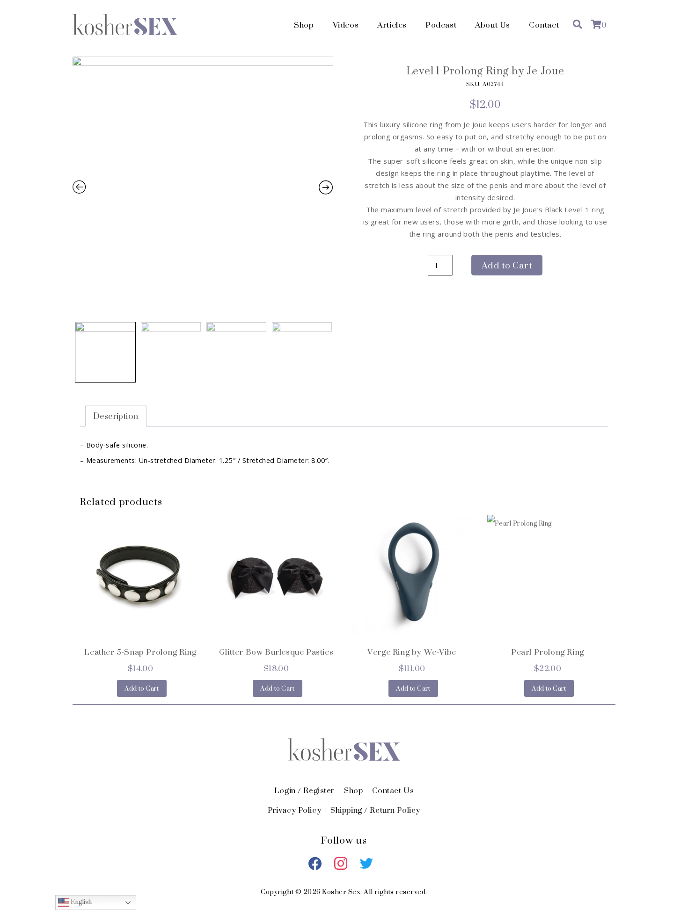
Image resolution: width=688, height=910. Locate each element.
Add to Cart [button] (141, 688)
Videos (346, 24)
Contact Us (393, 790)
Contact (544, 24)
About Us (492, 24)
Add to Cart (507, 265)
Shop (304, 24)
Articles (392, 24)
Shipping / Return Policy (375, 810)
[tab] (115, 416)
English (80, 902)
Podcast (440, 24)
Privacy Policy (294, 810)
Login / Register (304, 790)
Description (116, 415)
